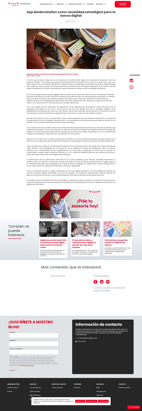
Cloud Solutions (35, 388)
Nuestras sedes (124, 388)
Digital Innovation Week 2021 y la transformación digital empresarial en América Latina (53, 244)
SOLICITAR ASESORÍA (122, 4)
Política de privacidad (27, 365)
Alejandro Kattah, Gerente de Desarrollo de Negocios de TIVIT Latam (53, 74)
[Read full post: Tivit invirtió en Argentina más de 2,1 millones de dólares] (118, 236)
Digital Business (71, 21)
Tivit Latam (82, 341)
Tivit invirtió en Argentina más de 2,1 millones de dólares (116, 242)
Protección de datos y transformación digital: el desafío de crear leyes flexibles (84, 244)
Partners (77, 388)
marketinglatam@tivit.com (87, 338)
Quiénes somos (12, 388)
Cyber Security (35, 391)
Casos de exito (57, 388)
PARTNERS (90, 4)
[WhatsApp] (135, 87)
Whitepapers (101, 391)
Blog (97, 388)
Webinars (99, 395)
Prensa (9, 391)
